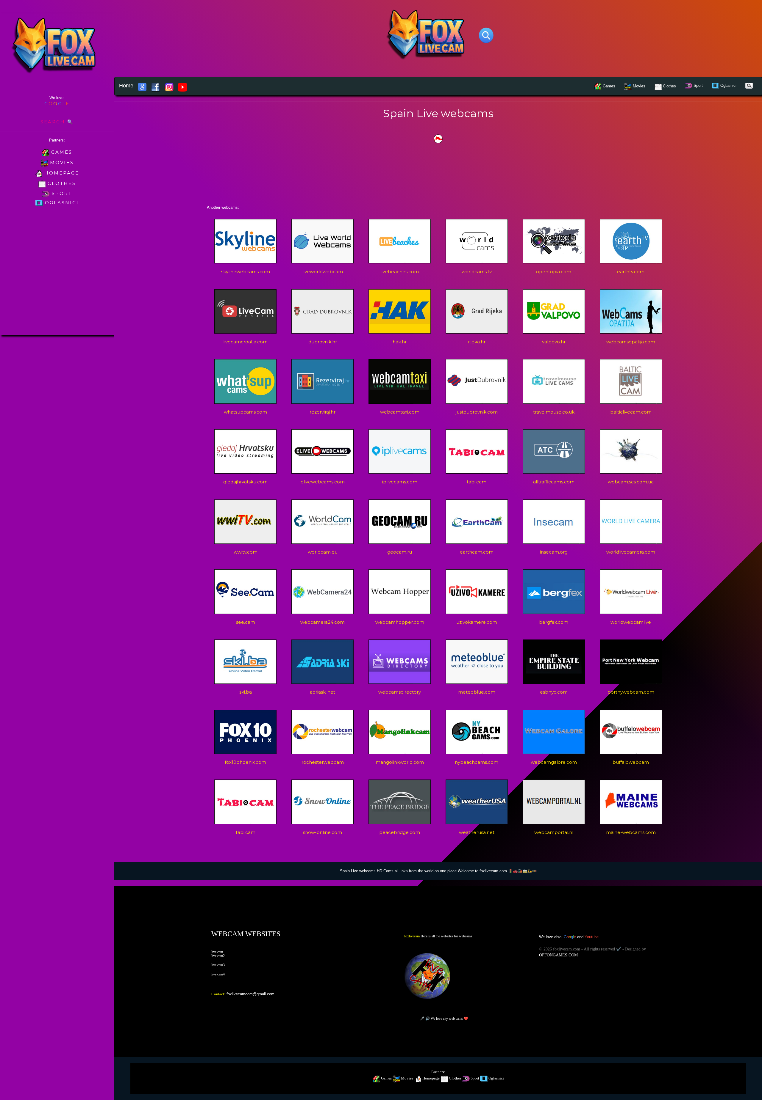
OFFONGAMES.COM (558, 955)
